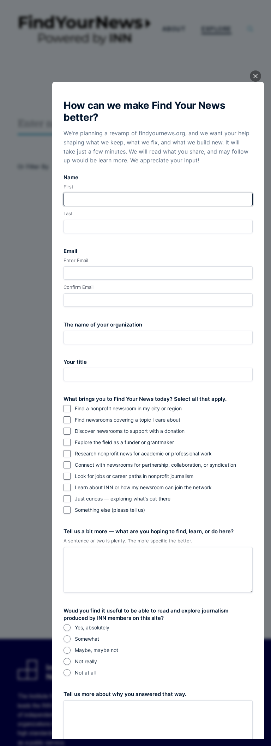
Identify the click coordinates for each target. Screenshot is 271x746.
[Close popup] (255, 76)
